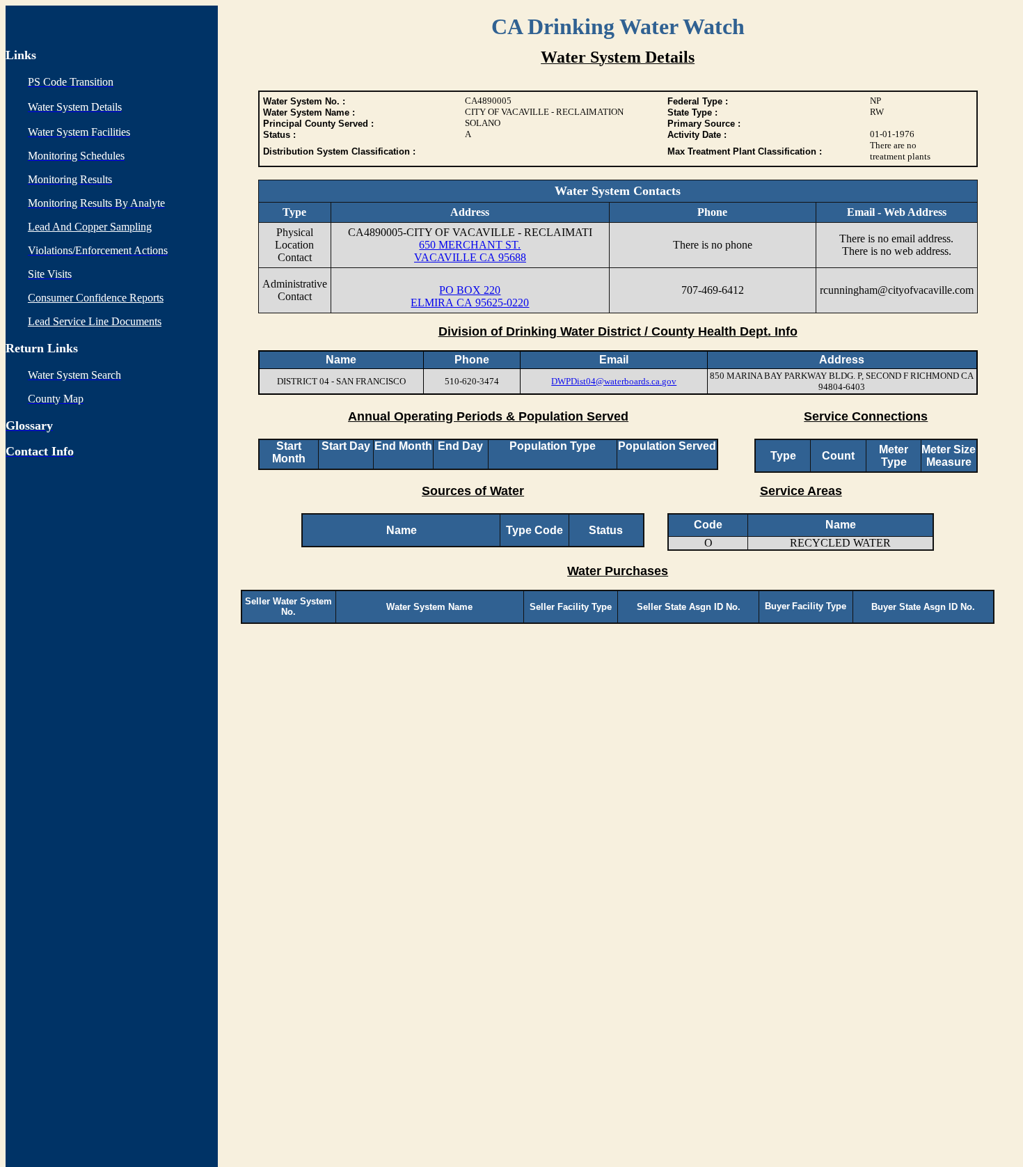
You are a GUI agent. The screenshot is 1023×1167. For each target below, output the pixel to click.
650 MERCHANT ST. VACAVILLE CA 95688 (470, 251)
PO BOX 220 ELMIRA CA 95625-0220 (470, 296)
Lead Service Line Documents (94, 321)
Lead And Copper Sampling (90, 227)
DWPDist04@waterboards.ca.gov (613, 381)
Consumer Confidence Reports (96, 298)
